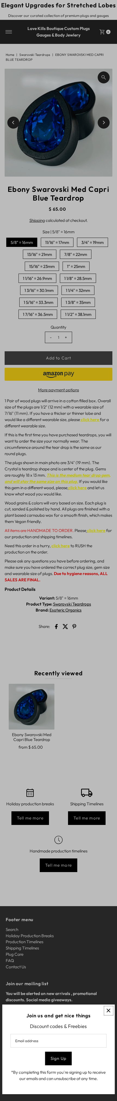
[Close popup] (108, 1010)
